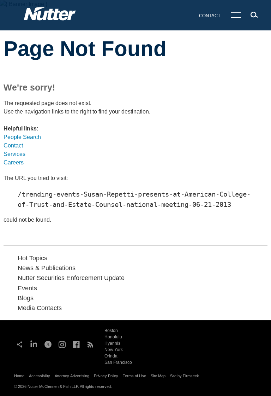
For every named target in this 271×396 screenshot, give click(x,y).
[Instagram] (62, 343)
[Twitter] (48, 343)
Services (14, 154)
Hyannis (112, 343)
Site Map (158, 376)
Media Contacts (40, 307)
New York (113, 349)
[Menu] (236, 15)
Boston (111, 330)
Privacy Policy (106, 376)
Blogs (26, 298)
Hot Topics (32, 258)
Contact (210, 15)
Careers (14, 162)
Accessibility (39, 376)
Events (27, 288)
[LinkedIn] (34, 343)
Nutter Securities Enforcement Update (71, 277)
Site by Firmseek (184, 376)
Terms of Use (134, 376)
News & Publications (47, 268)
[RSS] (90, 343)
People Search (22, 137)
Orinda (111, 356)
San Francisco (118, 362)
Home (19, 376)
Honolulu (113, 336)
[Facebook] (76, 343)
